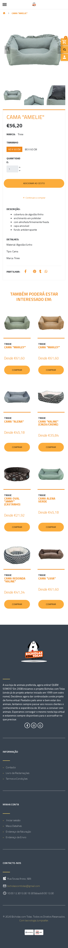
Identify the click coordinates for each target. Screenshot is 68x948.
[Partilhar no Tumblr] (40, 271)
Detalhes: (13, 239)
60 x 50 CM (14, 149)
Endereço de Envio (16, 837)
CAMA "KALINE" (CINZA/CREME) (48, 423)
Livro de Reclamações (17, 773)
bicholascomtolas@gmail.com (23, 886)
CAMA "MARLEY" (15, 347)
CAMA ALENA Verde (46, 500)
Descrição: (13, 209)
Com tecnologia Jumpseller (33, 920)
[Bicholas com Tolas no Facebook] (27, 725)
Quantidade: (13, 160)
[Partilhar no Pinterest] (34, 271)
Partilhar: (13, 271)
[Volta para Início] (4, 13)
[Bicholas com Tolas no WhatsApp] (40, 725)
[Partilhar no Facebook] (25, 271)
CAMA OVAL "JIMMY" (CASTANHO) (12, 501)
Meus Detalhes (14, 826)
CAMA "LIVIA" (47, 578)
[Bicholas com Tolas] (34, 4)
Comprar (17, 370)
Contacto (11, 767)
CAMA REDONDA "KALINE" (14, 579)
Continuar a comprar (35, 197)
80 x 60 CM (31, 149)
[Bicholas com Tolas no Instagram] (33, 725)
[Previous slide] (7, 50)
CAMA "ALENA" (14, 421)
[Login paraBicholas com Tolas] (64, 57)
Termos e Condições (17, 779)
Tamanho (12, 142)
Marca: (11, 134)
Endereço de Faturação (18, 831)
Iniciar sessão (13, 820)
